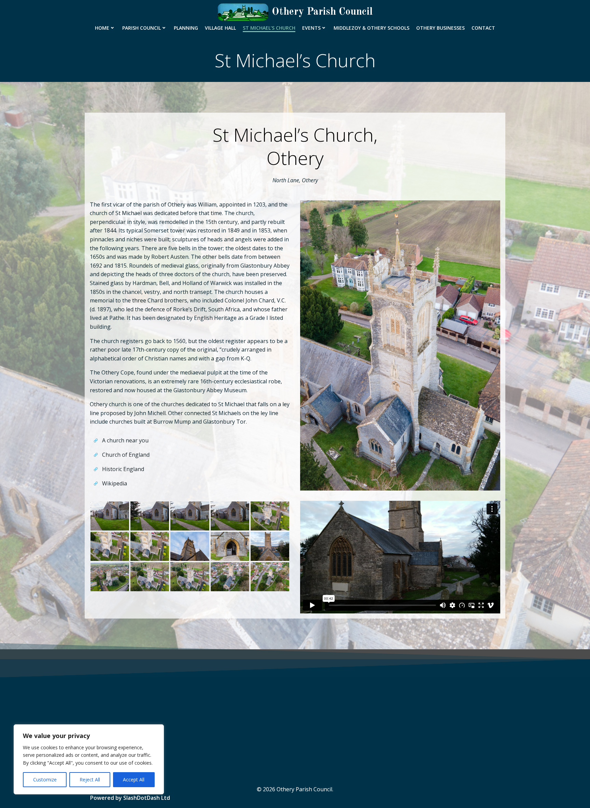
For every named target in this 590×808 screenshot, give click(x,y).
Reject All (90, 779)
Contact (483, 28)
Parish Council (141, 28)
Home (102, 28)
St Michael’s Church (269, 28)
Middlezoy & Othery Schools (371, 28)
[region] (89, 759)
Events (311, 28)
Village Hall (220, 28)
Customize (45, 779)
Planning (186, 28)
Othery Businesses (440, 28)
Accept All (133, 779)
